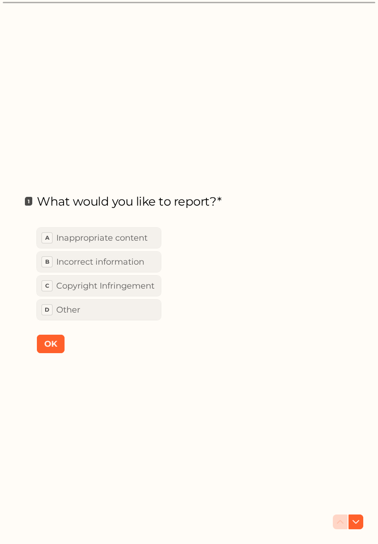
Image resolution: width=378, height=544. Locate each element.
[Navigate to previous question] (340, 521)
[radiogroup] (99, 274)
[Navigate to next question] (355, 521)
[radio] (99, 238)
